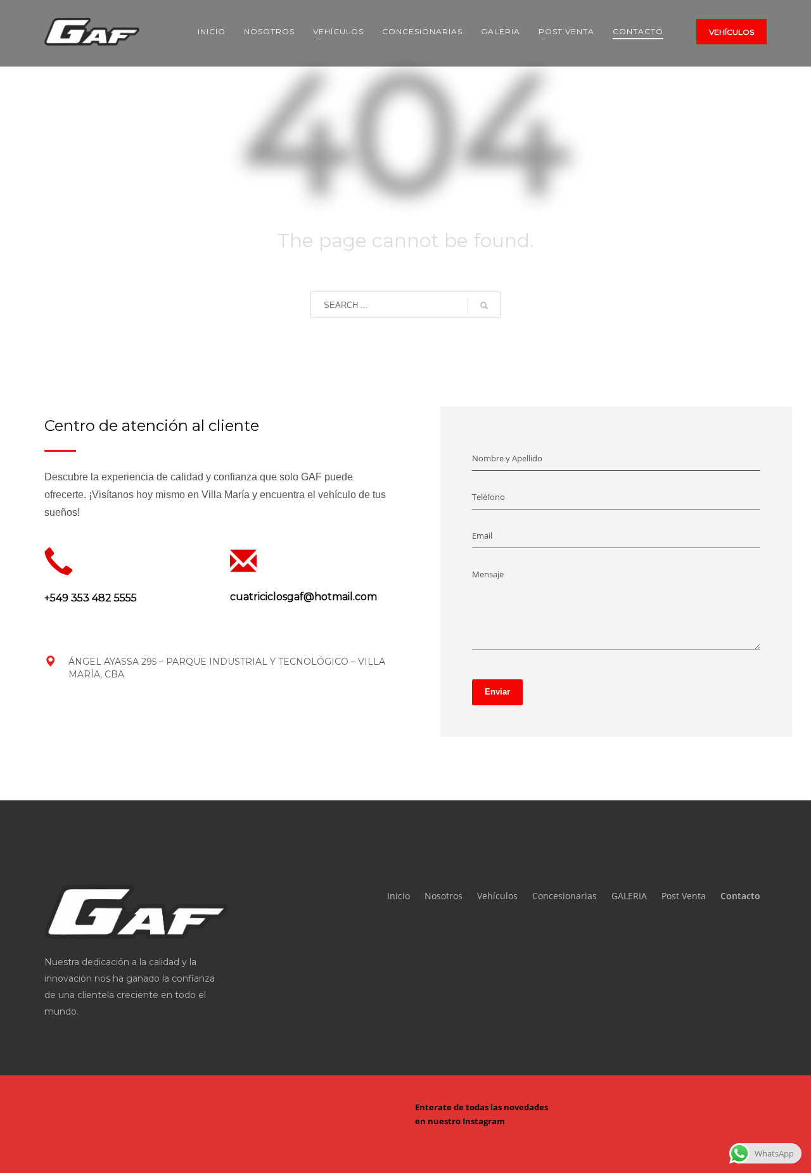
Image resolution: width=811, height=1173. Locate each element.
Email (482, 535)
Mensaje (488, 574)
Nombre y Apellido (507, 458)
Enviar (497, 691)
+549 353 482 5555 (90, 598)
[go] (484, 305)
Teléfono (488, 497)
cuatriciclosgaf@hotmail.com (303, 597)
